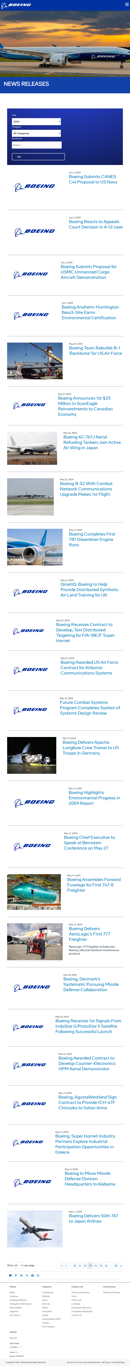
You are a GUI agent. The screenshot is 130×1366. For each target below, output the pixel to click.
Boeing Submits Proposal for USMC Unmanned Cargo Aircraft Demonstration (89, 272)
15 (101, 1265)
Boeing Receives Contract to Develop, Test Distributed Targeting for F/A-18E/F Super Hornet (85, 632)
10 (74, 1265)
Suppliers (14, 1311)
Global (45, 1315)
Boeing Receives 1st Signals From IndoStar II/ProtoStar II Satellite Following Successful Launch (88, 1026)
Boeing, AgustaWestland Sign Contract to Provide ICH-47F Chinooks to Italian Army (87, 1102)
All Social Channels (111, 1292)
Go (19, 157)
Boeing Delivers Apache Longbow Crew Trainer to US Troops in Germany (91, 748)
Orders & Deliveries (80, 1292)
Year (14, 115)
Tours (74, 1296)
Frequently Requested (82, 1311)
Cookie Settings (118, 1362)
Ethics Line (76, 1300)
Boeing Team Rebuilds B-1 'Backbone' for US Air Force (95, 350)
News (12, 1292)
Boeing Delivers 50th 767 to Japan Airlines (93, 1218)
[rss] (38, 1275)
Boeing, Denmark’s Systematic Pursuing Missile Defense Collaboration (91, 984)
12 (85, 1265)
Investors (14, 1296)
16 (106, 1265)
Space (45, 1300)
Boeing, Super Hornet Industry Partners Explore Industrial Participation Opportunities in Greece (85, 1144)
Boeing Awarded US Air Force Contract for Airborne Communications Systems (89, 668)
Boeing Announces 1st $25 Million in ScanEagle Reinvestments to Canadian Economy (85, 406)
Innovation (47, 1311)
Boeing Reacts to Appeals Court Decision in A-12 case (96, 224)
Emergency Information (20, 1304)
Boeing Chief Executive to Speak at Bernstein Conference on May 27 (89, 843)
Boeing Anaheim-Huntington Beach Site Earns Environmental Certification (90, 312)
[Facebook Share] (15, 1275)
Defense (46, 1296)
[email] (10, 1275)
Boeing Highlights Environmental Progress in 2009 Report (94, 798)
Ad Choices (106, 1362)
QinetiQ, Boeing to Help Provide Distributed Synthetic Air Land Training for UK (90, 590)
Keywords (17, 138)
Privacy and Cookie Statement (88, 1362)
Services (46, 1304)
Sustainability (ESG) (51, 1319)
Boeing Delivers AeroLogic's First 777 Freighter (89, 934)
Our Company (48, 1326)
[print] (32, 1275)
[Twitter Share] (27, 1275)
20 (115, 1265)
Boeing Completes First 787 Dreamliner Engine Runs (92, 539)
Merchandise (16, 1307)
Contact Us (77, 1315)
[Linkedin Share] (21, 1275)
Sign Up (13, 1338)
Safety (45, 1307)
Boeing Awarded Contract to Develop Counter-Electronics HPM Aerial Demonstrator (86, 1063)
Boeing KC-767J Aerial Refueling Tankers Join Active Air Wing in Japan (92, 442)
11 (80, 1265)
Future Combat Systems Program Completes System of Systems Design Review (90, 708)
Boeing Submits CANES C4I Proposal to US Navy (93, 179)
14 (95, 1265)
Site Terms (71, 1362)
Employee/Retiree (18, 1300)
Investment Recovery (81, 1307)
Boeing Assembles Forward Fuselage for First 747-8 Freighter (94, 885)
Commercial (47, 1292)
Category (16, 127)
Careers (45, 1323)
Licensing (76, 1304)
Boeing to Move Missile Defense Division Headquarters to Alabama (90, 1179)
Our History (15, 1315)
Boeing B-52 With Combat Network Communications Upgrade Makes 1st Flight (86, 489)
